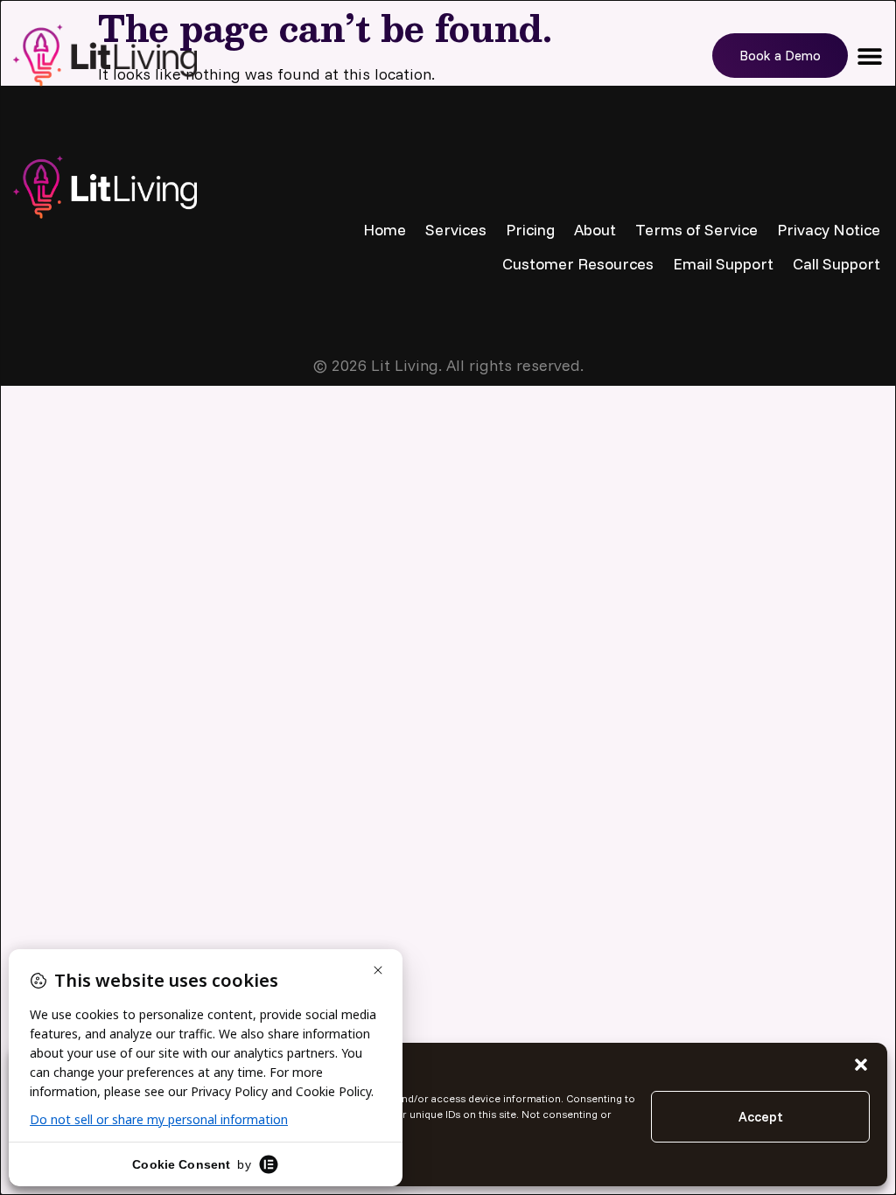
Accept (760, 1116)
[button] (861, 1064)
